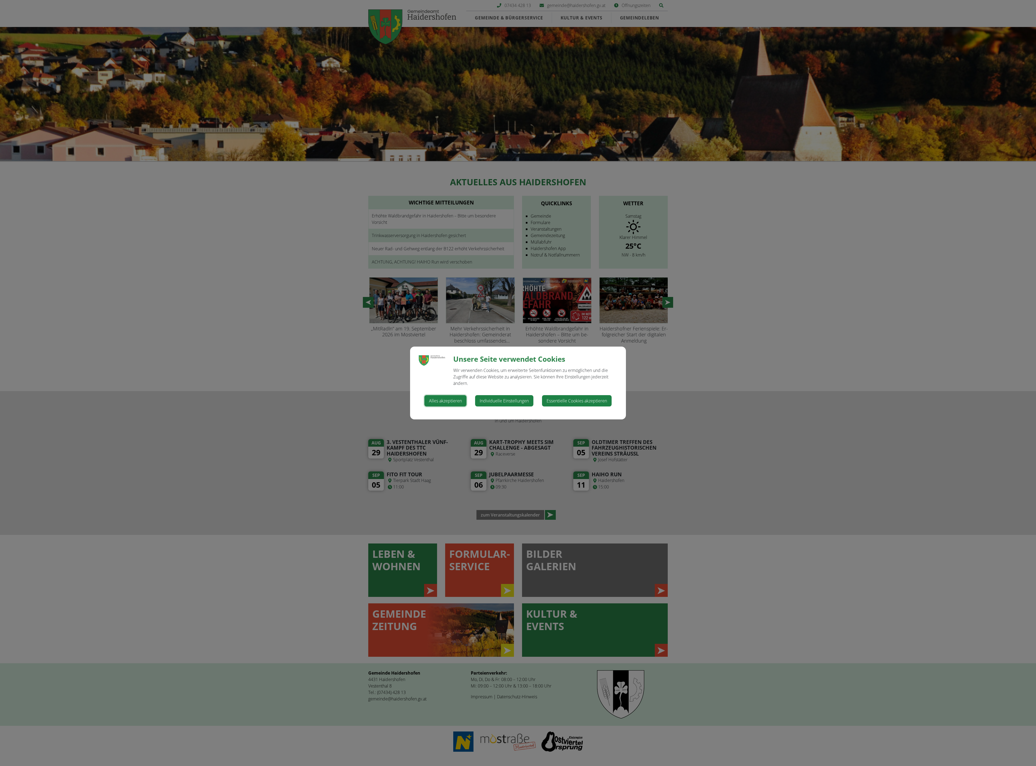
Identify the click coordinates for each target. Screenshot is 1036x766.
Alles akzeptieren (445, 401)
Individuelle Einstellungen (504, 401)
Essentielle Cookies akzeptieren (577, 401)
